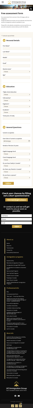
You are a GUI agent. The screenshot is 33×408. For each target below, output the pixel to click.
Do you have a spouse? (9, 175)
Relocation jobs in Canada (13, 375)
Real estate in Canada (12, 373)
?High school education (9, 92)
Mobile (5, 57)
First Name (6, 46)
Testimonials (10, 248)
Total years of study (9, 115)
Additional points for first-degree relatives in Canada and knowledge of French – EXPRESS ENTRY (16, 300)
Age (4, 75)
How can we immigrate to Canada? (16, 343)
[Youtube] (19, 396)
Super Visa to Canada (12, 280)
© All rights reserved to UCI (16, 401)
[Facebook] (15, 396)
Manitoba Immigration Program (15, 263)
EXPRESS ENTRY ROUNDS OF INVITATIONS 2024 (14, 313)
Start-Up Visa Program (12, 273)
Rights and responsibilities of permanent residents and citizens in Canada (16, 320)
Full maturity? (7, 98)
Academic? (6, 109)
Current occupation (8, 132)
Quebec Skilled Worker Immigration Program (16, 283)
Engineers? (6, 104)
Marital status (7, 69)
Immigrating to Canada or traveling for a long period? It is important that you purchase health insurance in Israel (17, 352)
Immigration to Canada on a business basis (16, 268)
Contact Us (9, 250)
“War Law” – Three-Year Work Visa (15, 296)
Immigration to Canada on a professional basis (14, 363)
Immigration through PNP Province (16, 265)
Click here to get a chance (16, 200)
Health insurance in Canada (14, 340)
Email (5, 63)
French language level (9, 157)
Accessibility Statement (13, 252)
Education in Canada (12, 310)
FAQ (8, 292)
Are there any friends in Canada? (12, 169)
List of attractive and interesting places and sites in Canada (17, 370)
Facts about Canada (12, 316)
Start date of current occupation (12, 138)
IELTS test (9, 345)
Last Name (6, 51)
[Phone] (12, 405)
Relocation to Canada (12, 378)
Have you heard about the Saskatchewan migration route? (15, 356)
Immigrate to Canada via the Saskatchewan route (14, 348)
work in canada (10, 329)
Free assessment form (12, 294)
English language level (9, 151)
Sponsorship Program (12, 271)
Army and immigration (12, 303)
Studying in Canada (12, 278)
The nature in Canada (12, 326)
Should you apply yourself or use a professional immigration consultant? (17, 323)
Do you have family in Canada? (11, 163)
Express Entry (10, 260)
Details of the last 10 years (10, 145)
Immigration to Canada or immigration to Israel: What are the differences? (17, 366)
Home (8, 243)
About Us (9, 245)
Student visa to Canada (12, 275)
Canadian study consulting (13, 308)
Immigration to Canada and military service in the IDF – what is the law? (16, 359)
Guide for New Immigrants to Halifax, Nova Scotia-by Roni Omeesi (16, 337)
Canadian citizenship (12, 305)
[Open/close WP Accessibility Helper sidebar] (31, 9)
